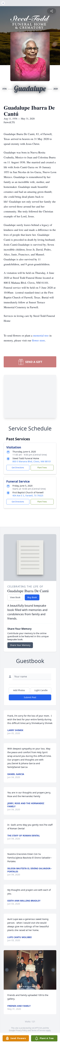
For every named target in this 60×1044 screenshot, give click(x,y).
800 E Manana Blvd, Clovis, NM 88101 (31, 461)
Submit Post (30, 697)
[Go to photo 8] (32, 986)
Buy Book (32, 597)
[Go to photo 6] (29, 986)
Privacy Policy (21, 1030)
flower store (38, 340)
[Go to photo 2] (21, 986)
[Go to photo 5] (27, 986)
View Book (15, 597)
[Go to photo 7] (31, 986)
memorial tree (41, 335)
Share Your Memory (20, 645)
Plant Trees (42, 467)
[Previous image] (7, 970)
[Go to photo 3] (23, 986)
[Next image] (53, 970)
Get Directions (18, 467)
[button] (30, 970)
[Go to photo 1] (20, 986)
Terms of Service (38, 1030)
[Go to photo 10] (36, 986)
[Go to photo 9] (34, 986)
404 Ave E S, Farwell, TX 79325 (27, 495)
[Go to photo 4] (25, 986)
